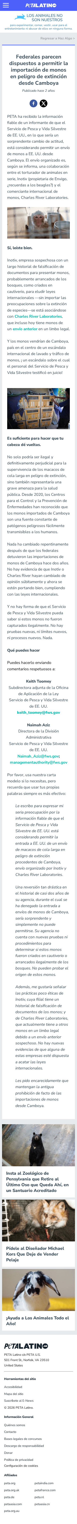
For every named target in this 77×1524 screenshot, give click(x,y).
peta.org (9, 1483)
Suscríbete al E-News (18, 1401)
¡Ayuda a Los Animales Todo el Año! (37, 1321)
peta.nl (39, 1497)
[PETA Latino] (41, 5)
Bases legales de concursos (23, 1439)
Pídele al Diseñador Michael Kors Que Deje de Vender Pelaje (35, 1254)
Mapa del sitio (13, 1394)
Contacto (10, 1432)
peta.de (9, 1497)
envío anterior (25, 329)
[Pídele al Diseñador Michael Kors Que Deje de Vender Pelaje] (38, 1220)
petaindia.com (44, 1483)
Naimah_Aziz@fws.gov (38, 756)
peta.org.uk (11, 1490)
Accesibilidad (13, 1387)
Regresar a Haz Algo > (57, 38)
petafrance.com (45, 1490)
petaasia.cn (42, 1504)
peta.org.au (11, 1511)
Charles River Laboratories (38, 316)
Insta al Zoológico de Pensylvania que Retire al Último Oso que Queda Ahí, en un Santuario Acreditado (37, 1181)
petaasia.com (13, 1504)
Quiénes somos (14, 1425)
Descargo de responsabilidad (24, 1446)
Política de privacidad (18, 1460)
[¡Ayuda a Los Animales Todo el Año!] (38, 1290)
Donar (8, 1453)
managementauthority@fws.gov (38, 762)
